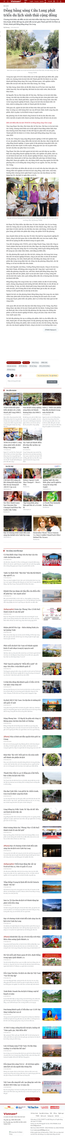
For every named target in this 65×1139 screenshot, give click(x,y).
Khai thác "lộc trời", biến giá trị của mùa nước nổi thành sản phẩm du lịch (21, 756)
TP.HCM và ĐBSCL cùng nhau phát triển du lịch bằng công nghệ (13, 444)
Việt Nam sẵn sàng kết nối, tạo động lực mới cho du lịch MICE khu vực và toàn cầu (22, 1083)
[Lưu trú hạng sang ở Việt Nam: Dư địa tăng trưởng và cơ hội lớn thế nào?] (51, 1051)
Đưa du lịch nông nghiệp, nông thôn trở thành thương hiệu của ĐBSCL (32, 409)
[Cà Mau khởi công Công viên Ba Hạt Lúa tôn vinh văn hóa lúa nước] (51, 559)
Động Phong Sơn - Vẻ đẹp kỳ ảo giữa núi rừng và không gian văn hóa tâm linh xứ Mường (22, 719)
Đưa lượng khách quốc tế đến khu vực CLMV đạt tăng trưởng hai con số (22, 1010)
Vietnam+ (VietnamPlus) (16, 1)
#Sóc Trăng (26, 362)
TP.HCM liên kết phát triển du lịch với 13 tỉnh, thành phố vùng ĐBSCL (12, 409)
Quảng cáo (50, 1116)
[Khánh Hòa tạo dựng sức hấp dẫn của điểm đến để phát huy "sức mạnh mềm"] (51, 596)
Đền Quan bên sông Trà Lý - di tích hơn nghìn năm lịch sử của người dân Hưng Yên (21, 1065)
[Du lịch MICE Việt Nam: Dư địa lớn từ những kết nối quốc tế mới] (51, 705)
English (31, 1)
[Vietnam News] (21, 1107)
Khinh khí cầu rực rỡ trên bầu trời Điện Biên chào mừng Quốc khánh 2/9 (22, 937)
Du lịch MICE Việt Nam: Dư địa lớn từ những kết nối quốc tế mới (22, 701)
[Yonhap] (9, 1107)
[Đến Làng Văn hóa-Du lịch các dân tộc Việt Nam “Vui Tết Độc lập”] (51, 978)
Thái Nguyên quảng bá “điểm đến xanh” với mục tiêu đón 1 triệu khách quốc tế (20, 665)
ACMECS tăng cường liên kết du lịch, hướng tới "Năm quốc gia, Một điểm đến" (22, 1028)
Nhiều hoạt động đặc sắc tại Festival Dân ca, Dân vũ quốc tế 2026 (20, 865)
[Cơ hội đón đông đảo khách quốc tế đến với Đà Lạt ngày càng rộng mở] (51, 687)
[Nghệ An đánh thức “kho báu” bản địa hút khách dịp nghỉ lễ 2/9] (51, 577)
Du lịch (6, 6)
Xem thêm (32, 1099)
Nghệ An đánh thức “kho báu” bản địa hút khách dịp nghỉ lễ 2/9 (22, 574)
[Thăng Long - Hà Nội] (54, 1)
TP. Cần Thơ (24, 366)
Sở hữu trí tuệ (34, 1113)
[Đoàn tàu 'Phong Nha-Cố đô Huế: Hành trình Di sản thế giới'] (51, 614)
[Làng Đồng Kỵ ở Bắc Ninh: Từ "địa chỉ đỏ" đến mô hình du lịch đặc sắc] (51, 814)
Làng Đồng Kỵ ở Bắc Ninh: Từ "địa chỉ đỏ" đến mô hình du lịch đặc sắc (21, 810)
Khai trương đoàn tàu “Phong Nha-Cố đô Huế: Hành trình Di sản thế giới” (21, 828)
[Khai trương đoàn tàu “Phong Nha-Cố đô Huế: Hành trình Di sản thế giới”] (51, 832)
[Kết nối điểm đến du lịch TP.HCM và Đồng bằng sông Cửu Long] (29, 123)
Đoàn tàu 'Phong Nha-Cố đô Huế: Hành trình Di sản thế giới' (22, 610)
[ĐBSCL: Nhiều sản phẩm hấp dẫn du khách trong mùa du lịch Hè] (51, 399)
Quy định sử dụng (43, 1113)
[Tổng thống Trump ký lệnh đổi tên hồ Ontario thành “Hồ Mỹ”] (51, 887)
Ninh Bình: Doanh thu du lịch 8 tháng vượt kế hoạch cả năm (21, 992)
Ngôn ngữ (61, 1113)
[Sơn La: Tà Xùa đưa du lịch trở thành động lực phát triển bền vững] (51, 905)
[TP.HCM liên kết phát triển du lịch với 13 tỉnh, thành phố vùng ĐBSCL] (13, 399)
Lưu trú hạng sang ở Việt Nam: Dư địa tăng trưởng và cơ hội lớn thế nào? (20, 1047)
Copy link (20, 375)
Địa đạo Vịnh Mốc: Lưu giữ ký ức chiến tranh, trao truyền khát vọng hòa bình (21, 792)
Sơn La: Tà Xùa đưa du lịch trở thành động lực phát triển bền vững (21, 901)
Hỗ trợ (55, 1113)
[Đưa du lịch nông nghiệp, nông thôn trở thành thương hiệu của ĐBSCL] (32, 399)
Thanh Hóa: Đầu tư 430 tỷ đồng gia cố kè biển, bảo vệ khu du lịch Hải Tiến (21, 774)
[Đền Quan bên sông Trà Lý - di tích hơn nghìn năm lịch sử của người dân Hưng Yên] (51, 1069)
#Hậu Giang (35, 362)
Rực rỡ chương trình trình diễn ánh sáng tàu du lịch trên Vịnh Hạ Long (20, 846)
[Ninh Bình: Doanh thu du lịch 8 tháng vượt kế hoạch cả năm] (51, 996)
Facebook (8, 375)
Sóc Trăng (34, 366)
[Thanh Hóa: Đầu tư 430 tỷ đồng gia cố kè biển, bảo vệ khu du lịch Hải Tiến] (51, 778)
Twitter (12, 375)
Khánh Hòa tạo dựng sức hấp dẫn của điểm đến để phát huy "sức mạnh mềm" (22, 592)
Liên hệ (57, 1116)
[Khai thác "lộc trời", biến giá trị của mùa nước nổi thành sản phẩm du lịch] (51, 759)
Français (36, 1)
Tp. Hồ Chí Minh (45, 366)
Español (42, 1)
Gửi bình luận (52, 382)
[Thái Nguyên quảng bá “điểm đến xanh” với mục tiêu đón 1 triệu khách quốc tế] (51, 668)
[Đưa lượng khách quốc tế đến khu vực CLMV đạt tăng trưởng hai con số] (51, 1014)
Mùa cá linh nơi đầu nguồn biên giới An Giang (22, 737)
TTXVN (37, 1116)
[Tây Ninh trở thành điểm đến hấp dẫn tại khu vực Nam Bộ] (32, 434)
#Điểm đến (44, 362)
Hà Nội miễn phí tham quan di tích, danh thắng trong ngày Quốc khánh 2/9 (22, 956)
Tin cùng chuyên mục (14, 551)
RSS (51, 1113)
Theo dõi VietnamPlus (43, 375)
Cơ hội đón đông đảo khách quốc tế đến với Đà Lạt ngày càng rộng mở (21, 683)
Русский (50, 1)
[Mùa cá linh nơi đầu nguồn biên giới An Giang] (51, 741)
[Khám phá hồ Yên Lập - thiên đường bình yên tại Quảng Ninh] (51, 632)
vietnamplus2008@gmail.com (41, 1130)
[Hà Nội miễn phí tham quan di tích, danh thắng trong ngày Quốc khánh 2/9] (51, 960)
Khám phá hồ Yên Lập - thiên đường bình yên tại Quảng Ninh (21, 628)
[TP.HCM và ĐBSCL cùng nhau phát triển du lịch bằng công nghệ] (13, 434)
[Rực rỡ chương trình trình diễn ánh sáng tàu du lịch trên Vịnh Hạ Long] (51, 850)
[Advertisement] (32, 344)
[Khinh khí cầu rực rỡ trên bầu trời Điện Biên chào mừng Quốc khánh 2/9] (51, 941)
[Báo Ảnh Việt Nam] (43, 1107)
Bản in (16, 375)
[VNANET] (58, 1107)
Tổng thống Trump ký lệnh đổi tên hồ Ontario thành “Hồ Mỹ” (21, 883)
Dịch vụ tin (43, 1116)
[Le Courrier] (33, 1107)
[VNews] (51, 1107)
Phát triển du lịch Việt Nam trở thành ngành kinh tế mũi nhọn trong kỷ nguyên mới (21, 646)
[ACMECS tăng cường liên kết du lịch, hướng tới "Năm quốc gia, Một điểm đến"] (51, 1032)
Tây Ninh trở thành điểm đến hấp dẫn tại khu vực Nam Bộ (32, 444)
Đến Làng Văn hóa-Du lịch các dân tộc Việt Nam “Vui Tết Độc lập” (22, 974)
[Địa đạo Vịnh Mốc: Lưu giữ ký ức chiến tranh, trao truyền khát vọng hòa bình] (51, 796)
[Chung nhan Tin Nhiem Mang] (16, 1133)
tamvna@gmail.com (36, 1125)
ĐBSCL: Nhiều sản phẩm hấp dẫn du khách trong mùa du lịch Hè (51, 409)
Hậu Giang (12, 369)
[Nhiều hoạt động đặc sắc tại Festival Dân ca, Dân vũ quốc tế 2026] (51, 869)
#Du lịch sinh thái (11, 366)
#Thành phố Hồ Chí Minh (13, 362)
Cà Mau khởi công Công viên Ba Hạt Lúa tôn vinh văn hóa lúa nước (21, 555)
